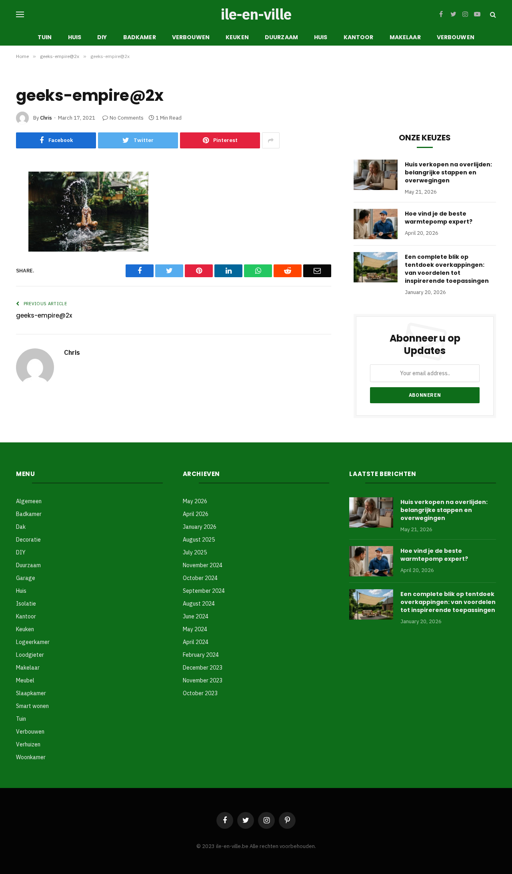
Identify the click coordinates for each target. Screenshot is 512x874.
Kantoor (359, 37)
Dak (21, 526)
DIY (102, 37)
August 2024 (199, 603)
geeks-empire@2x (44, 315)
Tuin (45, 37)
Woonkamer (31, 757)
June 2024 (195, 616)
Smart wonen (32, 706)
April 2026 (195, 514)
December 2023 (202, 667)
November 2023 (202, 680)
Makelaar (405, 37)
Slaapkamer (31, 693)
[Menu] (20, 15)
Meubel (25, 680)
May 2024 (195, 629)
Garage (25, 578)
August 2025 (199, 539)
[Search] (492, 15)
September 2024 (204, 590)
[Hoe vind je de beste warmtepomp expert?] (376, 224)
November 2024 (202, 565)
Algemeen (29, 501)
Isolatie (26, 603)
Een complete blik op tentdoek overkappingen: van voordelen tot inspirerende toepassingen (447, 269)
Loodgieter (30, 654)
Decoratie (28, 539)
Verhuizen (28, 744)
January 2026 (199, 526)
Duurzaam (281, 37)
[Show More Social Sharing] (271, 140)
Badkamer (139, 37)
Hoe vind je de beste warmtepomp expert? (438, 218)
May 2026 (195, 501)
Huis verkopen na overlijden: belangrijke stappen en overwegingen (448, 172)
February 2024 (201, 654)
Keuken (237, 37)
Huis (75, 37)
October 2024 (200, 578)
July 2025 (195, 552)
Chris (46, 117)
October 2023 (200, 693)
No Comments (127, 117)
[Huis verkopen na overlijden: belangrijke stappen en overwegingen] (376, 175)
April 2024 (195, 642)
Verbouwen (191, 37)
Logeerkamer (33, 642)
